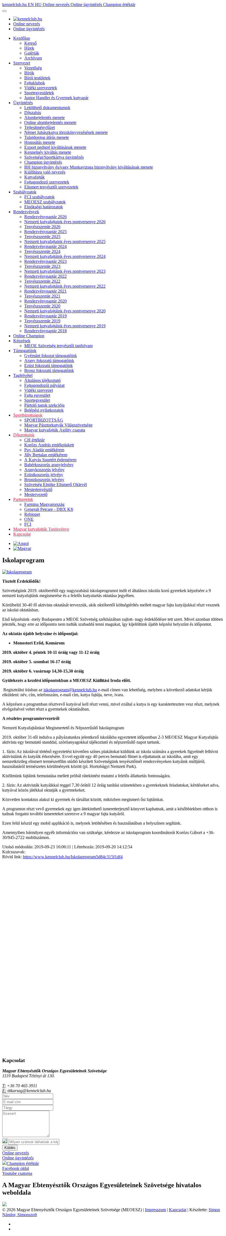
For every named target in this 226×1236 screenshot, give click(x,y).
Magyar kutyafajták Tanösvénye (41, 529)
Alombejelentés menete (44, 117)
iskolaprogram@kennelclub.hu (70, 689)
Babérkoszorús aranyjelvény (49, 464)
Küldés (9, 1148)
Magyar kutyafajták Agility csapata (54, 430)
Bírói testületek (37, 77)
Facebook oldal (15, 1168)
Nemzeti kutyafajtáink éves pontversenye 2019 (65, 325)
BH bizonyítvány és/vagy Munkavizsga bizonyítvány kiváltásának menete (88, 167)
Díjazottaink (23, 435)
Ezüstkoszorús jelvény (43, 474)
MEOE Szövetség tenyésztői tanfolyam (58, 345)
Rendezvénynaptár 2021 (45, 291)
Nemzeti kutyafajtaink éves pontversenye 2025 (65, 241)
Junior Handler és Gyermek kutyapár (56, 97)
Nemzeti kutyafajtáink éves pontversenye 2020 (65, 311)
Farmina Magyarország (44, 504)
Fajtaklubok (34, 82)
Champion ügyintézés (43, 162)
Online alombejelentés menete (50, 122)
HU (39, 4)
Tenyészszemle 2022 (42, 281)
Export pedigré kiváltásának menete (55, 147)
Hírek (29, 48)
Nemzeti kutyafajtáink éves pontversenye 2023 (65, 271)
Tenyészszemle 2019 (42, 321)
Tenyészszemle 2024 (42, 251)
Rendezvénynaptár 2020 (45, 301)
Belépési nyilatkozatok (44, 410)
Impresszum (155, 1209)
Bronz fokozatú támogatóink (49, 370)
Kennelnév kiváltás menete (47, 152)
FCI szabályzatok (39, 197)
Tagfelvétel (23, 375)
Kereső (30, 43)
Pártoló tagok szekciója (44, 405)
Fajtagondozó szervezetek (46, 182)
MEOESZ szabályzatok (45, 201)
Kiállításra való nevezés (44, 172)
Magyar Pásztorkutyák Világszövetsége (58, 425)
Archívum (33, 58)
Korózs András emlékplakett (49, 444)
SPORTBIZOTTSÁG (43, 420)
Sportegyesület (37, 400)
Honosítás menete (39, 142)
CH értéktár (34, 440)
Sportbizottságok (27, 415)
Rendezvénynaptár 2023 (45, 261)
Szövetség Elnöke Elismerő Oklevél (55, 484)
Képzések (21, 340)
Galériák (31, 53)
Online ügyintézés (87, 4)
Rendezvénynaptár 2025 (45, 231)
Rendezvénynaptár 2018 (45, 330)
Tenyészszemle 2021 (42, 296)
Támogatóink (24, 350)
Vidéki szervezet (38, 390)
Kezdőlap (21, 38)
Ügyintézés (23, 102)
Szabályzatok (24, 192)
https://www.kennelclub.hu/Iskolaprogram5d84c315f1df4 (73, 856)
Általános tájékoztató (42, 380)
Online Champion (28, 335)
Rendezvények (26, 211)
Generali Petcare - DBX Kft (48, 509)
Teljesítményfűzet (39, 127)
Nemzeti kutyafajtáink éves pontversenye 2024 (65, 256)
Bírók (29, 73)
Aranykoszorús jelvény (44, 469)
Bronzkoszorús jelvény (44, 479)
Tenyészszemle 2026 (42, 226)
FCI (27, 524)
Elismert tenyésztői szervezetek (51, 187)
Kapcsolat (22, 534)
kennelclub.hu (15, 4)
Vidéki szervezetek (40, 87)
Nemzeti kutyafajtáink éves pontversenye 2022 (65, 286)
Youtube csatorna (17, 1173)
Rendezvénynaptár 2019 (45, 316)
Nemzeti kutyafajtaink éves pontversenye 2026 (65, 221)
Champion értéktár (119, 4)
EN (31, 4)
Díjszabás (32, 112)
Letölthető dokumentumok (47, 107)
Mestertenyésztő (38, 489)
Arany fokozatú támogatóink (49, 360)
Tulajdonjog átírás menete (46, 137)
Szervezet (21, 63)
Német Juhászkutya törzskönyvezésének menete (66, 132)
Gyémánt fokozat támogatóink (50, 355)
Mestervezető (35, 494)
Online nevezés (57, 4)
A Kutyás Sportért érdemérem (50, 459)
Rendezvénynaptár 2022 (45, 276)
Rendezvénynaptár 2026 (45, 216)
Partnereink (23, 499)
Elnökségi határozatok (43, 206)
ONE (29, 519)
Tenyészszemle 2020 (42, 306)
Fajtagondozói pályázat (44, 385)
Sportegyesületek (39, 92)
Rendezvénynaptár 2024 (45, 246)
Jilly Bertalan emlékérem (45, 454)
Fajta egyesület (37, 395)
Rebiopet (32, 514)
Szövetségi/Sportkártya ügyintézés (54, 157)
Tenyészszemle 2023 (42, 266)
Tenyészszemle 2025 (42, 236)
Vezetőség (33, 68)
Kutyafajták (34, 177)
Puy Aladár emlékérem (44, 449)
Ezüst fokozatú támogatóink (48, 365)
